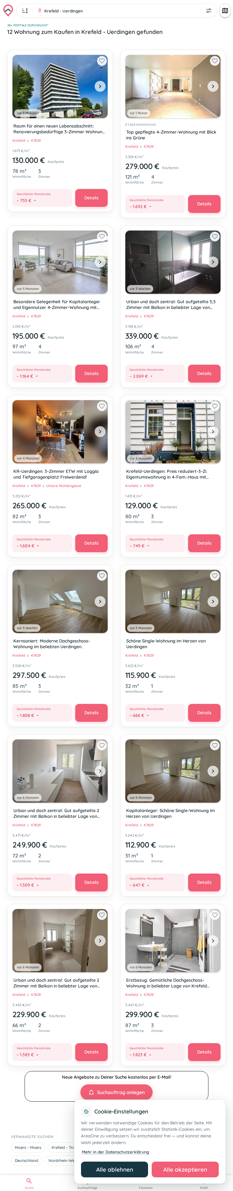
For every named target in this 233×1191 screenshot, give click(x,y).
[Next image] (100, 86)
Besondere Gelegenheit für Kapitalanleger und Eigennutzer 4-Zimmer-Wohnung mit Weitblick (56, 305)
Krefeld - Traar (65, 1147)
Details (91, 198)
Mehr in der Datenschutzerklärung (115, 1151)
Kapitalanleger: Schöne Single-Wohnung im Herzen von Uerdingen (170, 813)
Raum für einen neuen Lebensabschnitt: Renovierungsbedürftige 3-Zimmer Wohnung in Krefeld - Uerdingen (59, 129)
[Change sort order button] (25, 10)
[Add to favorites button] (102, 61)
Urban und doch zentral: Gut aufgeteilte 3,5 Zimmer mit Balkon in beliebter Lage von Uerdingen (171, 305)
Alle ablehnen (114, 1169)
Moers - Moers (28, 1147)
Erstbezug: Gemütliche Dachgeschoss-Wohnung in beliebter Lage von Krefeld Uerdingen (166, 983)
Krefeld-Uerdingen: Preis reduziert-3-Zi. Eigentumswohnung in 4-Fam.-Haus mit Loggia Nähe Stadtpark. (166, 475)
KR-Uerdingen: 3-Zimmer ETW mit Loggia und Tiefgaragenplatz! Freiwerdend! (56, 474)
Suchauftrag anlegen (121, 1092)
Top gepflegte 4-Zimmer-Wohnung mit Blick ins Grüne (171, 135)
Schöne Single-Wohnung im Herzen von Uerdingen (166, 643)
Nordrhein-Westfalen (68, 1160)
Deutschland (26, 1160)
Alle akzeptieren (185, 1169)
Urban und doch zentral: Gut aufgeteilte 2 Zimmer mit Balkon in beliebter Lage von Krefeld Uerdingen (56, 814)
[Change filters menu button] (209, 10)
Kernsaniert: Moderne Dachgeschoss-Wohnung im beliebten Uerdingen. (51, 643)
